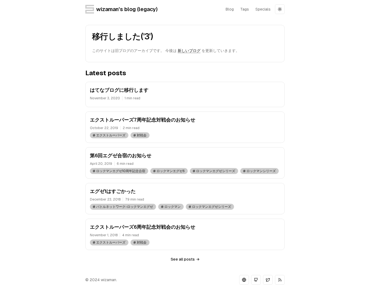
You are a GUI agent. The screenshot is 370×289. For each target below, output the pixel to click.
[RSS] (280, 280)
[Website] (244, 280)
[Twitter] (268, 280)
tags (244, 9)
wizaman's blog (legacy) (126, 9)
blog (230, 9)
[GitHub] (256, 280)
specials (263, 9)
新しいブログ (189, 50)
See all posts (185, 259)
